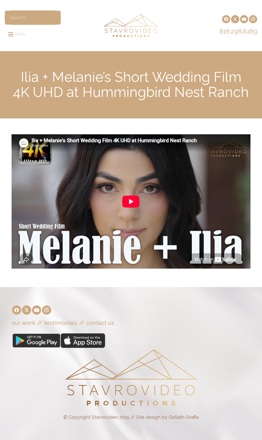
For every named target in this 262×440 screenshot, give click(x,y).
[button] (17, 34)
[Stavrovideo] (131, 25)
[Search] (54, 17)
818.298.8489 (238, 31)
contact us (100, 323)
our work (23, 323)
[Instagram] (253, 19)
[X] (235, 19)
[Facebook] (226, 19)
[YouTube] (244, 19)
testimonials (61, 323)
